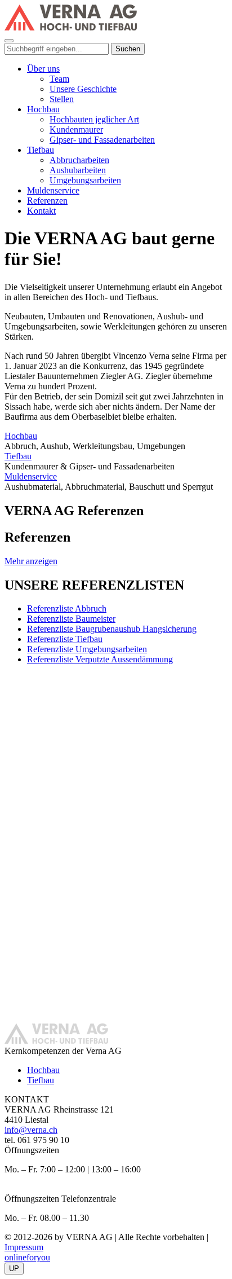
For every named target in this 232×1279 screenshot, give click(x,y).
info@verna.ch (31, 1130)
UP (14, 1268)
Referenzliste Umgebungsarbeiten (87, 649)
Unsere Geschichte (83, 89)
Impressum (24, 1247)
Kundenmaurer (76, 129)
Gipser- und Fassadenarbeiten (102, 139)
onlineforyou (27, 1257)
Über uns (43, 68)
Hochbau (43, 109)
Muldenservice (53, 190)
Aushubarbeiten (78, 170)
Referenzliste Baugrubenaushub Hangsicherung (112, 629)
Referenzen (47, 200)
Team (59, 78)
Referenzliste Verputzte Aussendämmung (100, 659)
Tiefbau (40, 150)
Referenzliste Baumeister (71, 618)
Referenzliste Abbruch (66, 608)
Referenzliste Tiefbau (64, 639)
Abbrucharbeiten (79, 160)
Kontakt (41, 211)
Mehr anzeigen (31, 561)
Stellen (62, 99)
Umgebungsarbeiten (85, 180)
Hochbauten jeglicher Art (94, 119)
